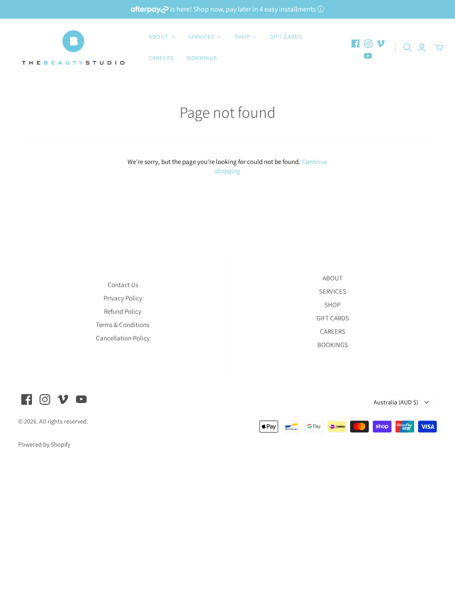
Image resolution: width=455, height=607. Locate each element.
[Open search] (407, 47)
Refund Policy (122, 311)
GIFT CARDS (286, 36)
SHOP (332, 304)
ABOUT (333, 278)
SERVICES (332, 291)
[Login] (422, 47)
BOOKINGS (202, 58)
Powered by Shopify (44, 444)
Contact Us (123, 284)
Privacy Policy (123, 298)
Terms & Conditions (122, 324)
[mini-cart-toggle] (439, 47)
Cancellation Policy (123, 338)
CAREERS (161, 58)
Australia (396, 402)
